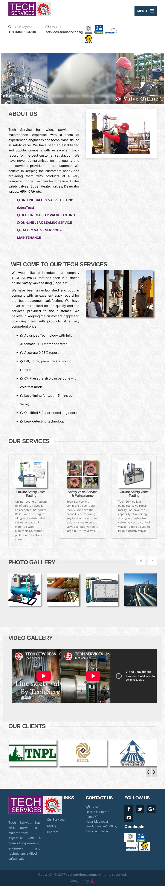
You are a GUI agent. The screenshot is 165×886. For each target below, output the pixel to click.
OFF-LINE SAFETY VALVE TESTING (47, 215)
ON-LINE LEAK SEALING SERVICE (46, 223)
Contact (52, 832)
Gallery (51, 826)
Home (51, 807)
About (51, 813)
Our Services (56, 819)
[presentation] (148, 773)
